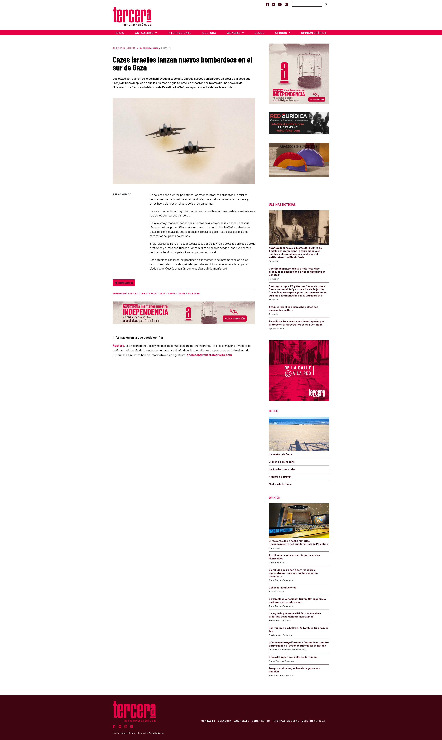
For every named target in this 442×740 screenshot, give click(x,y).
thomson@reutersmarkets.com (209, 355)
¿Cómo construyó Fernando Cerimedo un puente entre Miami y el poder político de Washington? (299, 644)
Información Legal (286, 720)
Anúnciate (241, 720)
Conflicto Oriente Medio (142, 293)
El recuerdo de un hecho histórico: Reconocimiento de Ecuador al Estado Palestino (298, 542)
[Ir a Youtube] (280, 4)
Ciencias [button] (234, 32)
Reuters (118, 345)
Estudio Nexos (156, 733)
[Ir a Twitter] (273, 4)
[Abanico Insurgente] (299, 166)
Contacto (208, 720)
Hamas (171, 293)
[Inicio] (132, 16)
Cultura (209, 32)
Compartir (125, 282)
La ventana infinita (280, 454)
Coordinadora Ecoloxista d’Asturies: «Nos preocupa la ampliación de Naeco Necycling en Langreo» (297, 271)
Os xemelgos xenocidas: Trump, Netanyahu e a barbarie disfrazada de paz (297, 600)
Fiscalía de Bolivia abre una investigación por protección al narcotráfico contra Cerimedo (296, 323)
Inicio (120, 32)
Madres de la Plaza (280, 484)
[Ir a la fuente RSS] (286, 4)
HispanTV (133, 48)
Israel (182, 293)
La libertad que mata (282, 469)
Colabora (225, 720)
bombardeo (119, 293)
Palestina (194, 293)
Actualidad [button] (144, 32)
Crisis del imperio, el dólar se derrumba (293, 656)
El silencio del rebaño (282, 461)
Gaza (162, 293)
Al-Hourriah (119, 48)
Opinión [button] (281, 32)
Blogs (260, 32)
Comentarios (261, 720)
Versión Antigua (313, 720)
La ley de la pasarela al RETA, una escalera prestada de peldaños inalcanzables (295, 615)
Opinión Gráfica (313, 32)
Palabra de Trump (280, 476)
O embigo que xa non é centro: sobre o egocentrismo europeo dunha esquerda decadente (293, 573)
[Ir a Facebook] (267, 4)
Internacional (179, 32)
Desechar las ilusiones (282, 587)
